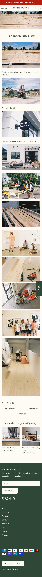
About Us (5, 524)
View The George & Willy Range (21, 423)
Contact (5, 520)
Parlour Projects (29, 141)
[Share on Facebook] (10, 403)
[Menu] (2, 7)
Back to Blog (21, 414)
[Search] (7, 7)
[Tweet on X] (7, 403)
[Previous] (3, 436)
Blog (3, 527)
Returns (5, 516)
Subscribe (10, 491)
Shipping (5, 512)
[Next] (18, 436)
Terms (4, 531)
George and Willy (12, 569)
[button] (39, 288)
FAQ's (4, 508)
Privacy (5, 535)
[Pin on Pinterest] (13, 403)
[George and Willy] (21, 8)
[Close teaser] (36, 297)
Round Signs (15, 141)
